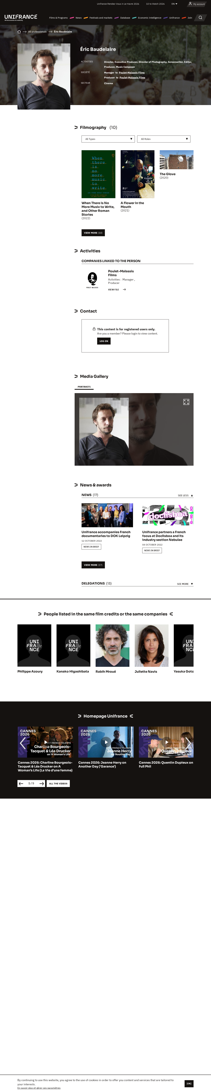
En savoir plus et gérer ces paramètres (39, 1087)
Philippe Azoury (29, 671)
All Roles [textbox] (146, 138)
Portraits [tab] (84, 386)
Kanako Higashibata (73, 671)
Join (190, 17)
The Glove (167, 174)
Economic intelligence (149, 17)
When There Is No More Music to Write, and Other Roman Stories (98, 209)
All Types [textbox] (90, 138)
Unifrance (174, 17)
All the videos (58, 783)
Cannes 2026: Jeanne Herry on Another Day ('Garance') (102, 764)
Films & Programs (58, 17)
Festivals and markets (101, 17)
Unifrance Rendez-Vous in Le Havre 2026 (118, 3)
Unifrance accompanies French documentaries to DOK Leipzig (106, 534)
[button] (186, 402)
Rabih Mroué (106, 672)
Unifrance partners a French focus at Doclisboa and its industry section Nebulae (164, 536)
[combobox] (108, 139)
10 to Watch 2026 (155, 3)
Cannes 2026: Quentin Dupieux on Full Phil (166, 764)
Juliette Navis (146, 672)
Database (125, 17)
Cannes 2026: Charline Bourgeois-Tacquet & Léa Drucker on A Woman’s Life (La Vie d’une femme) (44, 766)
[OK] (189, 1083)
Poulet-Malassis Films (132, 72)
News (79, 17)
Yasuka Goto (184, 671)
